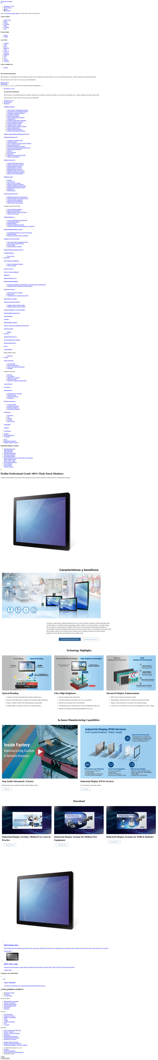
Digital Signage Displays (10, 462)
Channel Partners (8, 349)
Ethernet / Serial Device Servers (15, 164)
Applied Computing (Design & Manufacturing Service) (16, 134)
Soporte (6, 357)
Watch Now (7, 789)
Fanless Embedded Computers (15, 122)
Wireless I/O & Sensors (13, 156)
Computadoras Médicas (13, 221)
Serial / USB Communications (15, 173)
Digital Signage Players (13, 116)
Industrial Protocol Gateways (14, 169)
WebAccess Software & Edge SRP (16, 155)
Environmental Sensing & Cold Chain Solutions (19, 232)
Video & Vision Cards (13, 213)
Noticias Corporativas (9, 1002)
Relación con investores (9, 401)
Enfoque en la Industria (10, 1017)
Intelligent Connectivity (9, 160)
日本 (5, 49)
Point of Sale (10, 294)
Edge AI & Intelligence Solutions (15, 117)
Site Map (6, 1049)
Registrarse (7, 6)
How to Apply (11, 421)
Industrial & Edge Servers (10, 278)
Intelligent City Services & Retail (11, 238)
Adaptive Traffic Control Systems (16, 305)
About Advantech (8, 390)
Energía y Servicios (8, 268)
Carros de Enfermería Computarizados (17, 220)
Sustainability (7, 424)
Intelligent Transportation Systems (16, 187)
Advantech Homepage (6, 1)
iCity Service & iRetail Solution (15, 243)
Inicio (5, 439)
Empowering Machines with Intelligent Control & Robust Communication (26, 284)
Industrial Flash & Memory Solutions (16, 126)
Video (5, 1018)
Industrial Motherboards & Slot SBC (16, 186)
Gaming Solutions (8, 316)
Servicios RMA (11, 364)
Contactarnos (7, 431)
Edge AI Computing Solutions (15, 264)
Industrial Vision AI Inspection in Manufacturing (19, 286)
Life (8, 417)
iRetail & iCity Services (9, 289)
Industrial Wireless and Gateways (16, 170)
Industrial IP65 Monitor (10, 453)
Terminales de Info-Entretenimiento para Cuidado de (20, 226)
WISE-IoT (10, 356)
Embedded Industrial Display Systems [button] (70, 639)
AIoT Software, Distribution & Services (17, 110)
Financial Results (11, 404)
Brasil (5, 21)
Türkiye (6, 59)
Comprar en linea (9, 992)
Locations (9, 420)
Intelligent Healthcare (9, 217)
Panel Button (4, 84)
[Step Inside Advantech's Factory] (40, 778)
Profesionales (7, 412)
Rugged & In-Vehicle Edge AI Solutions (17, 235)
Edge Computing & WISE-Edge (11, 260)
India (5, 46)
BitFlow (9, 332)
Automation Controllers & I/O (15, 140)
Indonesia (6, 48)
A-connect (6, 1024)
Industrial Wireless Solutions (14, 129)
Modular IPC (10, 189)
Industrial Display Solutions (10, 322)
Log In (12, 6)
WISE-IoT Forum (12, 379)
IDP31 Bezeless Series (10, 459)
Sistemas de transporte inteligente (12, 302)
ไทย (5, 58)
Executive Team (11, 395)
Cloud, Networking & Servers (11, 193)
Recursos (9, 374)
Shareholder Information (13, 409)
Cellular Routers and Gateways (15, 163)
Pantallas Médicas (12, 223)
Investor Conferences (12, 407)
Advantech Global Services (10, 336)
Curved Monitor (8, 464)
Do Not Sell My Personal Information (14, 1052)
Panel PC (9, 151)
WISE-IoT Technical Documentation (16, 380)
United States (7, 20)
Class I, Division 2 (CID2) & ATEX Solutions (19, 143)
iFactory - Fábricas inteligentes (11, 272)
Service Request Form (13, 365)
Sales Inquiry (85, 789)
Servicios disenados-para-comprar (12, 340)
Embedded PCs (11, 119)
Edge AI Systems (11, 265)
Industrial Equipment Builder (11, 281)
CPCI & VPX (11, 181)
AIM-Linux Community (13, 377)
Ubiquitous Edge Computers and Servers (17, 295)
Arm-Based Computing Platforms (16, 113)
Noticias (6, 1020)
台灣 (5, 56)
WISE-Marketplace (9, 435)
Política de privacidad (9, 1051)
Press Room (10, 398)
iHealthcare (6, 275)
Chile (5, 26)
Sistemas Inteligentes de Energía (15, 224)
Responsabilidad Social (10, 1005)
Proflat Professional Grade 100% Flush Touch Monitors (18, 458)
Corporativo (7, 387)
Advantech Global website (12, 13)
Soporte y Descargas (9, 360)
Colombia (7, 10)
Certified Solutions (12, 142)
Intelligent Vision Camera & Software (17, 212)
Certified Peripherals (9, 253)
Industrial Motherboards (13, 128)
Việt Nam (6, 61)
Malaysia (6, 53)
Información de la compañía (14, 393)
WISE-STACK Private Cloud (15, 203)
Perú (5, 29)
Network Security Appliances (15, 200)
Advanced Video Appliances (14, 209)
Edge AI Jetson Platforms (13, 211)
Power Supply (11, 256)
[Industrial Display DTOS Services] (118, 778)
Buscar (6, 9)
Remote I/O (10, 154)
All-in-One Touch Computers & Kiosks (17, 242)
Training (9, 418)
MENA (6, 67)
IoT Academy (10, 376)
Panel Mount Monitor (9, 456)
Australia (6, 43)
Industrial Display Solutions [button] (90, 639)
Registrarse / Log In (9, 88)
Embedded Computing (9, 106)
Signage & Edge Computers (14, 246)
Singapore (6, 54)
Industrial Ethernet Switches (14, 166)
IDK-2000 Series (8, 452)
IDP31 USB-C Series (9, 461)
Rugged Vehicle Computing (10, 298)
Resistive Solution (8, 466)
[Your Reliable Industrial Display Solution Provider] (51, 617)
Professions (10, 415)
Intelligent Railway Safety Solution (16, 306)
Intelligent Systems (8, 177)
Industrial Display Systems (14, 125)
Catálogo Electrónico (9, 1021)
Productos (6, 103)
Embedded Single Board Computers (16, 120)
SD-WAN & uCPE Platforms (14, 201)
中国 (5, 45)
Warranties (10, 368)
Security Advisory (8, 384)
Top (3, 1056)
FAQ (5, 1023)
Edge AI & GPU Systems (14, 183)
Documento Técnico (9, 1016)
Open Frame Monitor (9, 455)
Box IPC (9, 180)
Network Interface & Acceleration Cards (17, 198)
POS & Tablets (11, 245)
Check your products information (15, 366)
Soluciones (7, 257)
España (6, 36)
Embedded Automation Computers (16, 146)
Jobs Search (7, 1007)
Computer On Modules (13, 114)
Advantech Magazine (12, 396)
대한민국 (6, 51)
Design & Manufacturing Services (12, 313)
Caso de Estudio (8, 1014)
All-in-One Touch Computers (15, 292)
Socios (5, 346)
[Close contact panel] (1, 976)
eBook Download (10, 845)
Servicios (6, 333)
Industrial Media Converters (14, 167)
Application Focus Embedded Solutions (17, 111)
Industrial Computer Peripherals (15, 184)
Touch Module (8, 465)
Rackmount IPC (11, 190)
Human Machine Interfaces (14, 149)
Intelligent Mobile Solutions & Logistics (13, 229)
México (6, 23)
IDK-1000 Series (8, 450)
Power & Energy (11, 152)
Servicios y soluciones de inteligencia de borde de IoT (16, 325)
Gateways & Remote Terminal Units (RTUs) (18, 148)
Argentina (6, 24)
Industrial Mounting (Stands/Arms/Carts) (13, 249)
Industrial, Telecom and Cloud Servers (17, 197)
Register (3, 82)
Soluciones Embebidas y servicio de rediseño (14, 309)
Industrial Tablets (11, 234)
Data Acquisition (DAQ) (13, 145)
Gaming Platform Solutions (14, 123)
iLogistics (6, 319)
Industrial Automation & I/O (10, 137)
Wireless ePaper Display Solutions (16, 131)
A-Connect (7, 436)
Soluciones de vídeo (8, 328)
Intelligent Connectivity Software (15, 172)
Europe (6, 35)
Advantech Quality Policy (10, 343)
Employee (6, 427)
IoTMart (6, 433)
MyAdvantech (7, 7)
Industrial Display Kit (9, 449)
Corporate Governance (13, 406)
